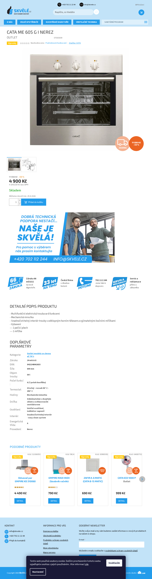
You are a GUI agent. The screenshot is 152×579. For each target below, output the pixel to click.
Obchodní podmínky (52, 535)
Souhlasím (114, 563)
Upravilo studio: (130, 573)
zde (86, 564)
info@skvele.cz (16, 531)
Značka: (75, 43)
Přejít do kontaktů (17, 540)
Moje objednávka (50, 548)
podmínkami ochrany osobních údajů (121, 550)
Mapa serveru (49, 552)
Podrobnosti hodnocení (56, 43)
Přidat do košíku (35, 202)
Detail (20, 501)
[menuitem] (9, 22)
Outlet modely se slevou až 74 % (39, 355)
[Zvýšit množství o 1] (19, 200)
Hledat (96, 12)
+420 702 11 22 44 (17, 535)
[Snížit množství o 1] (19, 204)
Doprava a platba (50, 531)
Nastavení (37, 572)
